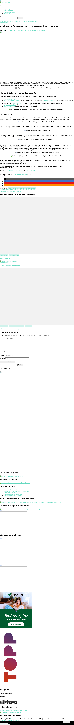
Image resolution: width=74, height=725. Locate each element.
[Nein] (9, 724)
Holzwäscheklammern (10, 99)
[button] (5, 179)
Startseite (6, 7)
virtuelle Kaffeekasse (20, 174)
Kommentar (3, 349)
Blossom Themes (56, 719)
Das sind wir (7, 9)
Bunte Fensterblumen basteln (10, 265)
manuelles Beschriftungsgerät (12, 100)
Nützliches (12, 326)
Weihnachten (28, 326)
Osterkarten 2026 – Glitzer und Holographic (16, 491)
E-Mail (2, 355)
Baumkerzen (17, 103)
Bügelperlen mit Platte (10, 105)
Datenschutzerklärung (10, 12)
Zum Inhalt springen (5, 0)
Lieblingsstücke (18, 170)
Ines (3, 30)
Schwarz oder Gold (49, 100)
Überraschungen (19, 326)
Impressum (7, 13)
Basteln (10, 188)
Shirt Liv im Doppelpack (10, 489)
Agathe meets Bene (9, 492)
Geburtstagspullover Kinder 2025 (13, 494)
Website (2, 358)
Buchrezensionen (9, 10)
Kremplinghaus (27, 188)
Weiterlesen (4, 724)
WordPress (3, 720)
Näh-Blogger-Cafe (14, 255)
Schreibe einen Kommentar (37, 30)
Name (2, 352)
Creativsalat (10, 170)
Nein (68, 722)
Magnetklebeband (9, 106)
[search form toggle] (0, 16)
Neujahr (33, 188)
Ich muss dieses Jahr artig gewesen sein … (15, 329)
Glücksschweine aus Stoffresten (13, 495)
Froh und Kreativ (30, 170)
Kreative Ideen (4, 22)
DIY (13, 188)
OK (64, 722)
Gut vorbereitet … (6, 258)
